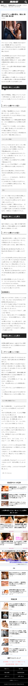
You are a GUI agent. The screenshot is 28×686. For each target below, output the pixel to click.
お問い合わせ (21, 676)
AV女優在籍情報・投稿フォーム (14, 664)
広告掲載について (8, 661)
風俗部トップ (4, 5)
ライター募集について (19, 661)
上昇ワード (6, 676)
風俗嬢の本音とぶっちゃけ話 (15, 5)
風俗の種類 (6, 672)
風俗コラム (6, 668)
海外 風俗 (21, 668)
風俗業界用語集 (20, 672)
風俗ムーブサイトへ (14, 680)
